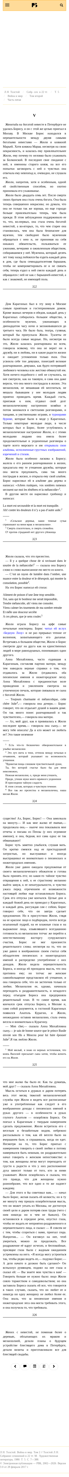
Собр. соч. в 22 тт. (37, 91)
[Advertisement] (34, 49)
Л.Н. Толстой (12, 91)
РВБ (34, 5)
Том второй (36, 95)
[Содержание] (34, 1366)
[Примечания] (25, 1366)
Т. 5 (57, 91)
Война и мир (15, 95)
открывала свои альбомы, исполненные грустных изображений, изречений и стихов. (34, 450)
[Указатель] (44, 1366)
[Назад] (15, 1366)
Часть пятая (14, 99)
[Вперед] (53, 1366)
